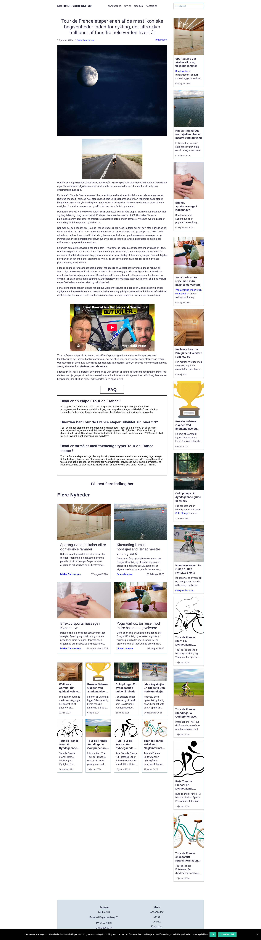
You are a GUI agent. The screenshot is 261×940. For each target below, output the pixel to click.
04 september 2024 (184, 590)
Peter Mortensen (86, 40)
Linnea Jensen (125, 648)
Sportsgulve (181, 71)
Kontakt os (151, 6)
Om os (127, 6)
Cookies (138, 6)
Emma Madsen (125, 574)
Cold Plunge (181, 513)
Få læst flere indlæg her (112, 484)
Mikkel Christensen (70, 574)
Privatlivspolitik (227, 934)
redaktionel (161, 39)
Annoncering (114, 6)
